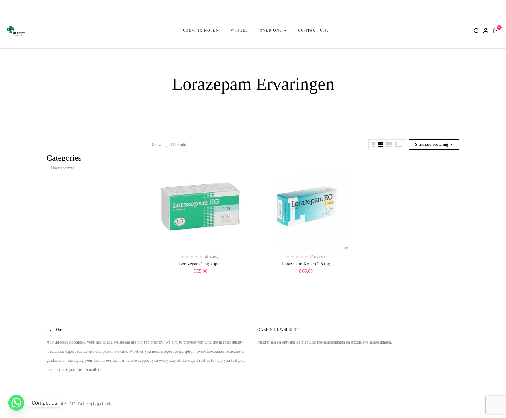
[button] (497, 30)
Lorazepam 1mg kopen (200, 263)
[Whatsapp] (16, 403)
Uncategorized (63, 168)
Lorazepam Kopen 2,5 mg (305, 263)
